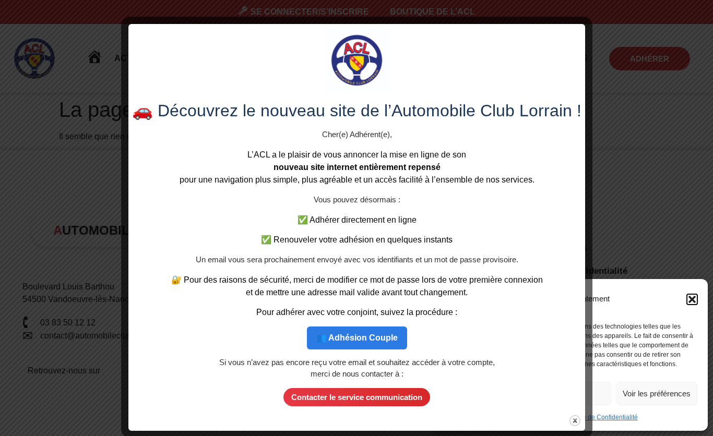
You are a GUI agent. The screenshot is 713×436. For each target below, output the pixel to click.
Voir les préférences (657, 393)
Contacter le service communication (356, 396)
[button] (692, 299)
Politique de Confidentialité (599, 417)
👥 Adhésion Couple (356, 337)
